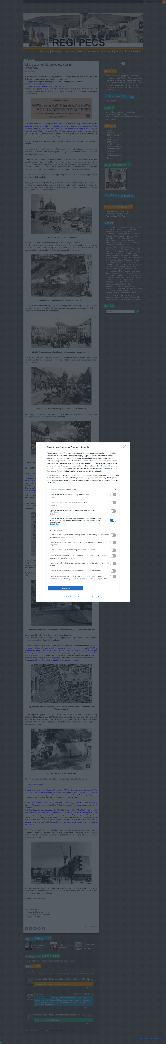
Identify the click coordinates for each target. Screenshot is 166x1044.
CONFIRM (65, 588)
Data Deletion (69, 597)
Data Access (83, 597)
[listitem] (83, 489)
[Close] (125, 447)
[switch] (113, 494)
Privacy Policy (97, 597)
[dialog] (83, 522)
